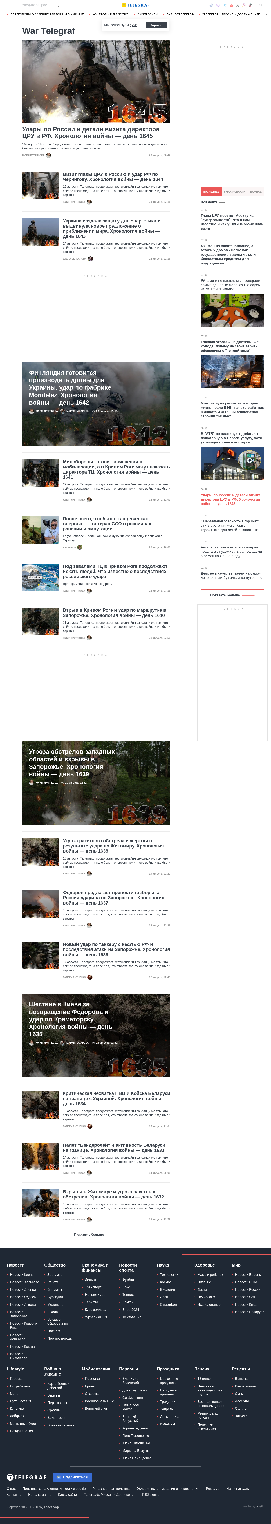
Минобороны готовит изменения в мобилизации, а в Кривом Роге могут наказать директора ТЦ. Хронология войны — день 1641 (116, 469)
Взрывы (53, 1395)
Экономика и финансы (95, 1267)
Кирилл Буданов (135, 1428)
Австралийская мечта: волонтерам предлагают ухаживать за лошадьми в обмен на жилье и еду (231, 551)
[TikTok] (250, 5)
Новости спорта (128, 1267)
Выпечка (242, 1378)
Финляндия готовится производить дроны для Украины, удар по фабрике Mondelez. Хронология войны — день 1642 (70, 387)
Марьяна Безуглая (137, 1451)
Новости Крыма (22, 1346)
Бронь (90, 1386)
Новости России (247, 1289)
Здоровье (204, 1265)
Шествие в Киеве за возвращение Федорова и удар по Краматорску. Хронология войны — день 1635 (70, 1019)
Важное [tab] (256, 191)
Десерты (242, 1401)
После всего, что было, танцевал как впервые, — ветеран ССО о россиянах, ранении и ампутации (107, 523)
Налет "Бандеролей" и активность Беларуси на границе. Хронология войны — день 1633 (114, 1148)
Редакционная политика (111, 1488)
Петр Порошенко (135, 1435)
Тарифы (91, 1302)
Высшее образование (57, 1321)
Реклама (213, 1488)
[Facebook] (211, 5)
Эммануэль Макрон (131, 1407)
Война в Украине (52, 1371)
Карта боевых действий (58, 1386)
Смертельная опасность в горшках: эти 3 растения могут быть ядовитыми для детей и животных (230, 525)
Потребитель (20, 1386)
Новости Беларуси (249, 1312)
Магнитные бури (23, 1423)
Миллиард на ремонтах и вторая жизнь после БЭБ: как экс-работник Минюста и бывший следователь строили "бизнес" (232, 409)
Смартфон (168, 1304)
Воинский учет (96, 1408)
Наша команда (39, 1494)
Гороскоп (17, 1378)
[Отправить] (57, 5)
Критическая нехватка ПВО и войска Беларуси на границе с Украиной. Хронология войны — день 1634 (116, 1098)
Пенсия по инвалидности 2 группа (210, 1390)
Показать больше (89, 1235)
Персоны (128, 1369)
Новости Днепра (23, 1289)
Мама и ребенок (210, 1275)
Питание (204, 1282)
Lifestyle (15, 1369)
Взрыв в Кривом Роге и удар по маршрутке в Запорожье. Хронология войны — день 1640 (114, 613)
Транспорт (93, 1287)
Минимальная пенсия (209, 1415)
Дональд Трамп (134, 1390)
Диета (202, 1289)
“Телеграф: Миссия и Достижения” (231, 14)
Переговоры (57, 1403)
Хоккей (127, 1302)
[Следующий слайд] (267, 14)
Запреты (167, 1409)
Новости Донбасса (17, 1337)
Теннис (128, 1294)
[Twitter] (238, 5)
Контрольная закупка (111, 14)
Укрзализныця (96, 1317)
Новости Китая (246, 1304)
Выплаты (54, 1289)
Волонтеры (56, 1417)
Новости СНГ (245, 1297)
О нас (11, 1488)
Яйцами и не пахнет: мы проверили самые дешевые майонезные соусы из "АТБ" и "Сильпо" (230, 285)
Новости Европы (248, 1275)
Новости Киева (22, 1275)
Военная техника (60, 1425)
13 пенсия (205, 1378)
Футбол (128, 1280)
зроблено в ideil (252, 1506)
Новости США (246, 1282)
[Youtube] (231, 5)
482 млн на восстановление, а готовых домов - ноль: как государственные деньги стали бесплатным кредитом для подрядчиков (228, 254)
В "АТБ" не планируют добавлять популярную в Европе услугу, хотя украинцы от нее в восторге (231, 438)
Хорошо (156, 25)
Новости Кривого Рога (23, 1325)
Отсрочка (92, 1393)
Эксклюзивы (147, 14)
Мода (14, 1393)
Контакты (14, 1494)
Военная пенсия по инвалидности (211, 1404)
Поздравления (21, 1431)
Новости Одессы (23, 1297)
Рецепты (241, 1369)
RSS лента (150, 1494)
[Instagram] (244, 5)
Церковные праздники (169, 1380)
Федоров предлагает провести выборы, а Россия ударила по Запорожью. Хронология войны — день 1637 (114, 897)
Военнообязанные (99, 1401)
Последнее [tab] (211, 191)
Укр (261, 5)
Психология (207, 1297)
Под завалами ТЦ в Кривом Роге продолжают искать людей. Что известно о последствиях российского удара (115, 571)
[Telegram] (224, 5)
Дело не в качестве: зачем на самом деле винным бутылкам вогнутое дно (231, 575)
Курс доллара (95, 1309)
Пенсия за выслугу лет (207, 1427)
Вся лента (209, 202)
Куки (133, 25)
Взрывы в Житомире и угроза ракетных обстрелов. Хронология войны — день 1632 (113, 1194)
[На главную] (135, 5)
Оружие (53, 1410)
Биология (167, 1289)
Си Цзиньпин (132, 1398)
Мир (236, 1265)
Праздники (168, 1369)
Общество (55, 1265)
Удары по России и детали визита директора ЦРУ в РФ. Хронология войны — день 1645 (90, 132)
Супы (239, 1393)
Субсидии (55, 1297)
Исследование (209, 1304)
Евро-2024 (130, 1309)
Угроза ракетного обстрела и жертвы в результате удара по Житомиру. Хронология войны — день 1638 (113, 846)
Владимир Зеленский (130, 1380)
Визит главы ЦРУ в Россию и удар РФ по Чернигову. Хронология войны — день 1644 (113, 177)
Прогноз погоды (60, 1338)
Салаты (241, 1408)
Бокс (126, 1287)
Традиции (167, 1402)
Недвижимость (96, 1294)
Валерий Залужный (130, 1419)
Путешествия (20, 1401)
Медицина (55, 1304)
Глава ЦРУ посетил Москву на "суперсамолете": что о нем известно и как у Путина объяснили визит (232, 222)
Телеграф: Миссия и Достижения (110, 1494)
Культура (17, 1408)
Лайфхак (17, 1416)
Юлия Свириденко (136, 1458)
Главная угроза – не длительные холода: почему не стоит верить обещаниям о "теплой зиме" (230, 346)
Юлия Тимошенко (136, 1443)
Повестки (92, 1378)
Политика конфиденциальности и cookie (54, 1488)
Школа (52, 1312)
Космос (165, 1282)
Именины (167, 1424)
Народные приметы (168, 1392)
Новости (15, 1265)
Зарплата (54, 1275)
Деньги (90, 1280)
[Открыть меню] (9, 5)
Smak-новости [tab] (234, 191)
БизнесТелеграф (180, 14)
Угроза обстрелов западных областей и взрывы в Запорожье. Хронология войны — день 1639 (72, 762)
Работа (53, 1282)
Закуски (241, 1416)
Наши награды (238, 1488)
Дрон (164, 1297)
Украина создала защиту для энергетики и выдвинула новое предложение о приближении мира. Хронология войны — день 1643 (112, 228)
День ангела (169, 1417)
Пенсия (202, 1369)
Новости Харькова (24, 1282)
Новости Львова (23, 1304)
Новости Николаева (18, 1356)
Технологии (169, 1275)
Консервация (245, 1386)
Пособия (54, 1331)
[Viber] (217, 5)
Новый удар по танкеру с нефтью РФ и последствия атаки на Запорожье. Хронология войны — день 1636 (116, 949)
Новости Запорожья (19, 1314)
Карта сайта (67, 1494)
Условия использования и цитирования (168, 1488)
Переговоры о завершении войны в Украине (47, 14)
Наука (163, 1265)
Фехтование (131, 1317)
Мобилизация (96, 1369)
